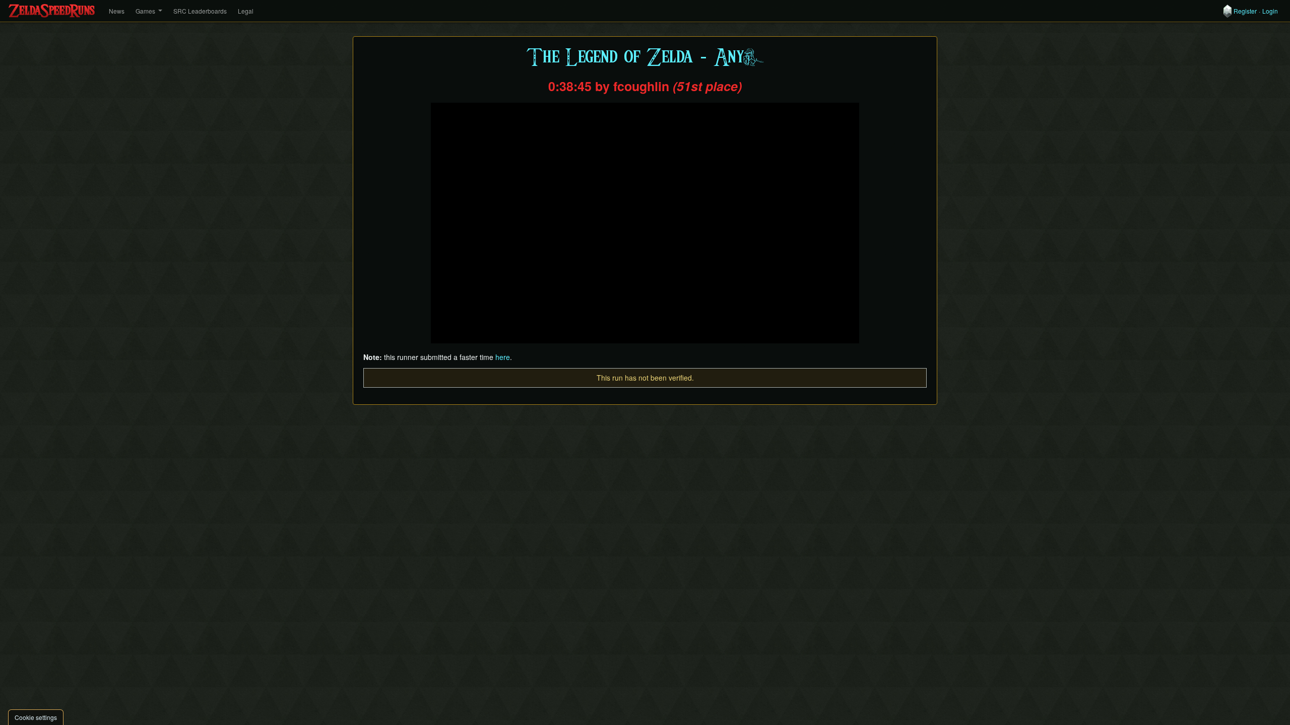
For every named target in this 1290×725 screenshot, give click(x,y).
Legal (245, 11)
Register (1245, 11)
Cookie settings (36, 717)
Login (1270, 11)
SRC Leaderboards (200, 11)
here (502, 357)
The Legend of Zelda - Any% (645, 57)
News (116, 11)
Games (145, 11)
